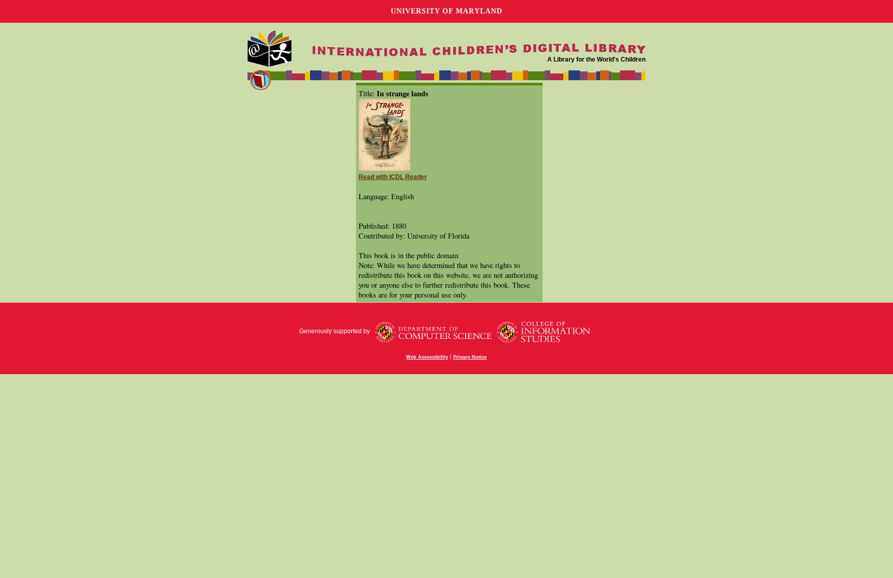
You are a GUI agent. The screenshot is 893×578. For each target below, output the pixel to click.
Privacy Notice (470, 357)
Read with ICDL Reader (393, 177)
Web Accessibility (427, 357)
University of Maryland (446, 11)
